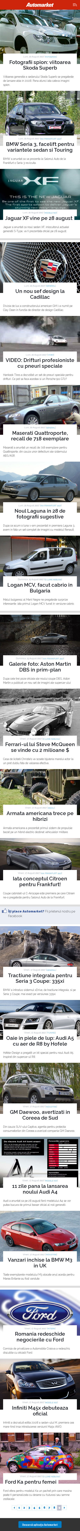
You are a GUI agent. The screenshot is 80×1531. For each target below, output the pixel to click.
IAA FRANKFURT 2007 (50, 139)
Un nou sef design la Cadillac (40, 294)
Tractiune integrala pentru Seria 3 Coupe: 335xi (40, 978)
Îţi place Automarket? (26, 911)
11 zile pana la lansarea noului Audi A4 (40, 1189)
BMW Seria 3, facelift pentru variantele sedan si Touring (40, 147)
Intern (51, 1329)
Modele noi (51, 213)
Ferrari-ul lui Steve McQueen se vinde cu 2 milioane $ (40, 747)
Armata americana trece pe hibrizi (40, 816)
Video (51, 355)
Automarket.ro (40, 5)
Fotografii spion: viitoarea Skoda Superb (40, 65)
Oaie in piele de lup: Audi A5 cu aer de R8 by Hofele (40, 1041)
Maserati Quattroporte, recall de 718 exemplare (40, 436)
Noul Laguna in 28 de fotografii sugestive (40, 514)
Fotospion (50, 57)
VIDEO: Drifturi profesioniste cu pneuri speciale (40, 363)
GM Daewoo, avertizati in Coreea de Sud (40, 1115)
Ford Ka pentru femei (31, 1482)
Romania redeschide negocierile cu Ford (40, 1337)
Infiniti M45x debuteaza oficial (40, 1411)
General (50, 286)
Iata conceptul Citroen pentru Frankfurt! (40, 881)
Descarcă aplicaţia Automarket (40, 1524)
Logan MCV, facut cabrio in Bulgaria (40, 588)
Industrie (51, 1107)
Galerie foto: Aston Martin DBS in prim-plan (40, 667)
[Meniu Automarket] (75, 4)
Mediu (51, 808)
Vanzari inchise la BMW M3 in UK (40, 1263)
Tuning (51, 1033)
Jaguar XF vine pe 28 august (38, 218)
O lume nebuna (53, 580)
